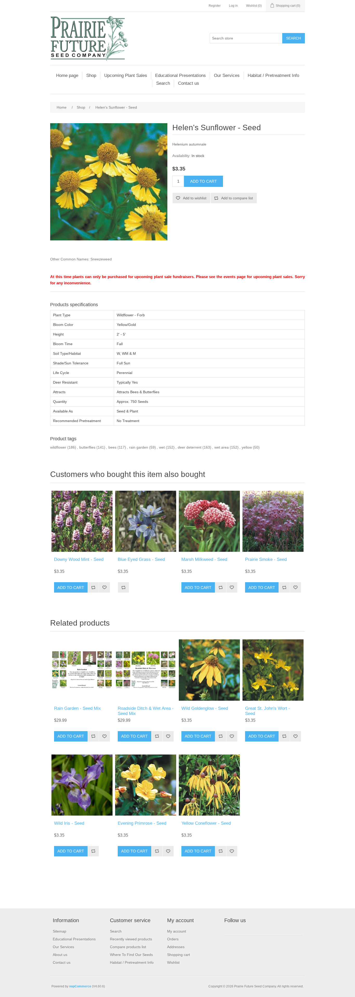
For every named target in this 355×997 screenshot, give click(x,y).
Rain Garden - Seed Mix (77, 708)
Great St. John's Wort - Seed (267, 711)
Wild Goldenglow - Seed (204, 708)
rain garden (138, 447)
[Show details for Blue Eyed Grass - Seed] (145, 521)
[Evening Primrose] (145, 785)
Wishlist (173, 962)
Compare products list (128, 947)
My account (176, 931)
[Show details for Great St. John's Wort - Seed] (273, 669)
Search (293, 38)
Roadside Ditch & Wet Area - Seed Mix (146, 711)
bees (112, 447)
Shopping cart (178, 955)
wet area (221, 447)
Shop (91, 75)
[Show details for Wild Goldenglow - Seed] (209, 669)
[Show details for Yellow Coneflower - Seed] (209, 785)
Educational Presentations (180, 75)
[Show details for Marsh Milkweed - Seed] (209, 521)
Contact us (188, 83)
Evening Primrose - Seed (142, 823)
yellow (247, 447)
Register (215, 6)
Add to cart (203, 181)
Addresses (176, 947)
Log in (233, 6)
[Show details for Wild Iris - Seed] (82, 785)
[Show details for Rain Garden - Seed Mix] (82, 669)
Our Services (227, 75)
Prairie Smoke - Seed (266, 559)
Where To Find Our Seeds (131, 955)
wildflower (58, 447)
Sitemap (59, 931)
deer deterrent (189, 447)
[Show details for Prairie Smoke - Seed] (273, 521)
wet (162, 447)
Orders (173, 939)
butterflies (87, 447)
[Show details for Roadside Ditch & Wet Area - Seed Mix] (145, 669)
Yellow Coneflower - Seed (206, 823)
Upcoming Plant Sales (125, 75)
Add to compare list (237, 198)
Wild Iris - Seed (69, 823)
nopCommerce (80, 986)
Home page (67, 75)
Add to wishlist (194, 198)
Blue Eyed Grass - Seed (141, 559)
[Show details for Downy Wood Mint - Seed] (82, 521)
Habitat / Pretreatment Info (273, 75)
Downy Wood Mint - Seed (78, 559)
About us (60, 955)
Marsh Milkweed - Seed (204, 559)
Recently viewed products (131, 939)
